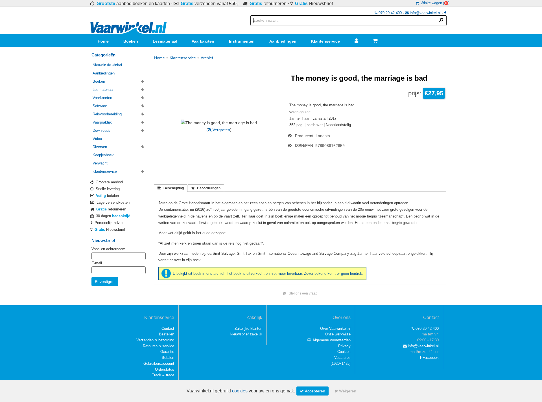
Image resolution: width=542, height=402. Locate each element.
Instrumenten (242, 41)
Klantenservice (325, 41)
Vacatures (342, 357)
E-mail (96, 263)
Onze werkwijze (338, 334)
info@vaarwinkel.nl (425, 13)
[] (341, 363)
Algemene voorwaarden (331, 340)
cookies (240, 390)
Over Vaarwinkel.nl (335, 328)
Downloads (101, 130)
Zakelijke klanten (248, 328)
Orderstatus (164, 369)
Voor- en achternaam (108, 249)
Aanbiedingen (282, 41)
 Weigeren (345, 391)
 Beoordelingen (205, 188)
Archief (207, 58)
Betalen (168, 357)
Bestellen (166, 334)
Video (97, 138)
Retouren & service (158, 346)
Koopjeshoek (103, 155)
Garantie (167, 352)
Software (100, 106)
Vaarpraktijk (102, 122)
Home (103, 41)
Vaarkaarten (203, 41)
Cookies (344, 352)
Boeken (130, 41)
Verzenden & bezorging (155, 340)
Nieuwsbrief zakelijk (246, 334)
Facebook (430, 357)
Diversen (100, 147)
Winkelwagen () (434, 3)
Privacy (344, 346)
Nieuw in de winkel (107, 65)
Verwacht (100, 163)
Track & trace (163, 375)
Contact (167, 328)
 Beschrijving (171, 188)
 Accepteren (312, 391)
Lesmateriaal (165, 41)
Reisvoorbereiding (107, 114)
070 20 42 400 (389, 13)
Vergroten (220, 130)
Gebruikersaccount (158, 363)
